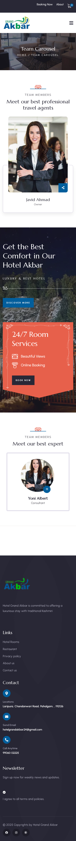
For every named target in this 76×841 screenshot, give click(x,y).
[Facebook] (7, 832)
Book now (23, 380)
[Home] (17, 22)
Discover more (18, 302)
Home (22, 55)
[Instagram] (16, 832)
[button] (71, 167)
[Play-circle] (26, 832)
